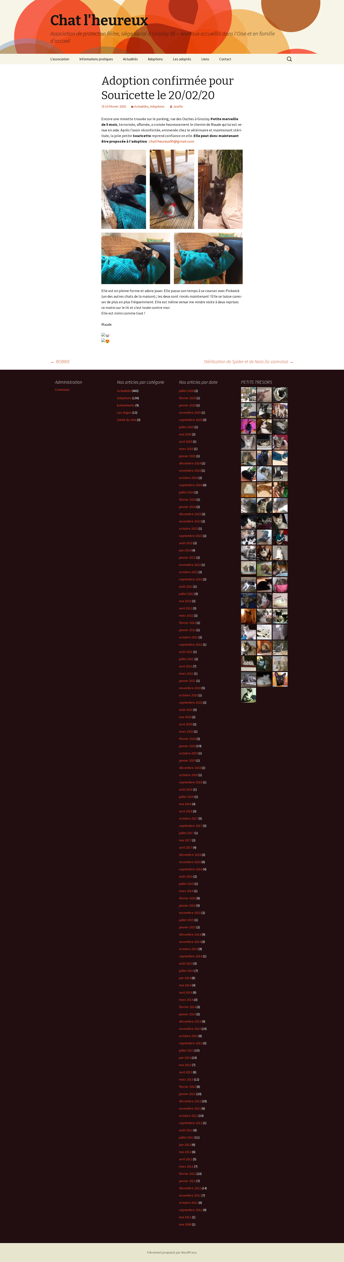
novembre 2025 (190, 412)
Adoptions (155, 59)
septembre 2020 (190, 702)
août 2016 (186, 876)
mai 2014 (185, 985)
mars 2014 (186, 1000)
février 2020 (187, 739)
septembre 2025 (190, 420)
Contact (225, 59)
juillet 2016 (186, 884)
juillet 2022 (186, 594)
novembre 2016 (190, 862)
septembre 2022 (190, 579)
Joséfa (178, 106)
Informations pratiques (96, 59)
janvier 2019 (187, 760)
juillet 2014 (186, 971)
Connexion (62, 389)
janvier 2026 (187, 405)
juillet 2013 (186, 1050)
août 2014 (186, 963)
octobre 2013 (188, 1036)
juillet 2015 (186, 920)
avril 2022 (185, 608)
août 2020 (186, 710)
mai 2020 (185, 717)
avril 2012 (185, 1159)
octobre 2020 (188, 695)
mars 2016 (186, 891)
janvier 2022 (187, 630)
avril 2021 (185, 666)
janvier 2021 (187, 681)
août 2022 (186, 586)
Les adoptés (182, 59)
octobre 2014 (188, 949)
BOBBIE (60, 361)
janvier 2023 (187, 557)
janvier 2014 (187, 1014)
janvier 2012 (187, 1181)
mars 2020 (186, 731)
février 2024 (187, 499)
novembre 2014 (190, 942)
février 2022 (187, 623)
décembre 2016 (190, 855)
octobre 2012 (188, 1116)
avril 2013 (185, 1072)
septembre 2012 (190, 1123)
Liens (205, 59)
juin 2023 (185, 550)
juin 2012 (185, 1145)
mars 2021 (186, 673)
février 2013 (187, 1087)
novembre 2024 (190, 470)
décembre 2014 (190, 934)
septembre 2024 (190, 485)
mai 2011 (185, 1217)
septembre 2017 (190, 826)
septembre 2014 (190, 956)
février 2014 (187, 1007)
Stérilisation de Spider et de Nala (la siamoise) (249, 361)
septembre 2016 (190, 869)
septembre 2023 (190, 536)
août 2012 (186, 1130)
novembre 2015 (190, 913)
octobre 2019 (188, 753)
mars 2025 (186, 449)
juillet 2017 (186, 833)
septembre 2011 (190, 1210)
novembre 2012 (190, 1108)
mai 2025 (185, 434)
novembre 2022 (190, 565)
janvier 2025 (187, 456)
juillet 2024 (186, 492)
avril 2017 (185, 847)
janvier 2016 (187, 905)
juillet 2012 (186, 1137)
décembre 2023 (190, 514)
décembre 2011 (190, 1188)
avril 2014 (185, 992)
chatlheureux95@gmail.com (171, 141)
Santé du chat (126, 420)
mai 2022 (185, 601)
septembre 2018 (190, 782)
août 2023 (186, 543)
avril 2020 (185, 724)
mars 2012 (186, 1166)
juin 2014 (185, 978)
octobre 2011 (188, 1203)
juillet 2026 (186, 391)
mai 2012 (185, 1152)
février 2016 (187, 898)
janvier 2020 (187, 746)
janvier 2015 (187, 927)
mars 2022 (186, 615)
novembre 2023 (190, 521)
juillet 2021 (186, 659)
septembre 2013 (190, 1043)
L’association (59, 59)
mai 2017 (185, 840)
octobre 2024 (188, 478)
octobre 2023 (188, 528)
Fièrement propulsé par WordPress (172, 1252)
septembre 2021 (190, 644)
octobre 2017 (188, 818)
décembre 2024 (190, 463)
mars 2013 (186, 1079)
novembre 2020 (190, 688)
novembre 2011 (190, 1195)
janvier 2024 (187, 507)
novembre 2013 (190, 1029)
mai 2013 (185, 1065)
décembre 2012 (190, 1101)
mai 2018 (185, 804)
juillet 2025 (186, 427)
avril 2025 (185, 441)
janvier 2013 (187, 1094)
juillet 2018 (186, 797)
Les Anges (124, 412)
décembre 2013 (190, 1021)
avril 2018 (185, 811)
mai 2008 (185, 1224)
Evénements (126, 405)
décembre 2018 (190, 768)
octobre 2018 (188, 775)
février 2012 (187, 1174)
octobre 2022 (188, 572)
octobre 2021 (188, 637)
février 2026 (187, 398)
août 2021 (186, 652)
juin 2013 (185, 1058)
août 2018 (186, 789)
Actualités (130, 59)
